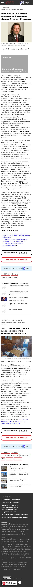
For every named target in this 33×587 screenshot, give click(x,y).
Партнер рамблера (17, 578)
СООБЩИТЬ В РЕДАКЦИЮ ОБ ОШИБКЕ (15, 517)
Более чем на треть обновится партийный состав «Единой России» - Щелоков (17, 236)
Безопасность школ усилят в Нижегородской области (17, 479)
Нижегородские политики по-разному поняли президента (15, 240)
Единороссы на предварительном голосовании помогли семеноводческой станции (18, 299)
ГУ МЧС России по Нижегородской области (16, 358)
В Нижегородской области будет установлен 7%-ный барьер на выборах (18, 293)
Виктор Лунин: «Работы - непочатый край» (13, 244)
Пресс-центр (6, 502)
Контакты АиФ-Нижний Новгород (14, 514)
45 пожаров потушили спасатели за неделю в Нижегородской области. (14, 421)
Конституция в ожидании (16, 309)
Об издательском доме (10, 500)
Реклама (16, 502)
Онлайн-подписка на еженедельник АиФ (10, 508)
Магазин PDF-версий (9, 505)
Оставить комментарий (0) (16, 260)
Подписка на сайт (8, 512)
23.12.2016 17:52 (5, 7)
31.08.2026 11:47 (5, 320)
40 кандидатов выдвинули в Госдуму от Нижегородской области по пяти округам (19, 474)
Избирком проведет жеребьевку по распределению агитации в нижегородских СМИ (19, 468)
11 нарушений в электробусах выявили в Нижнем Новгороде (20, 485)
